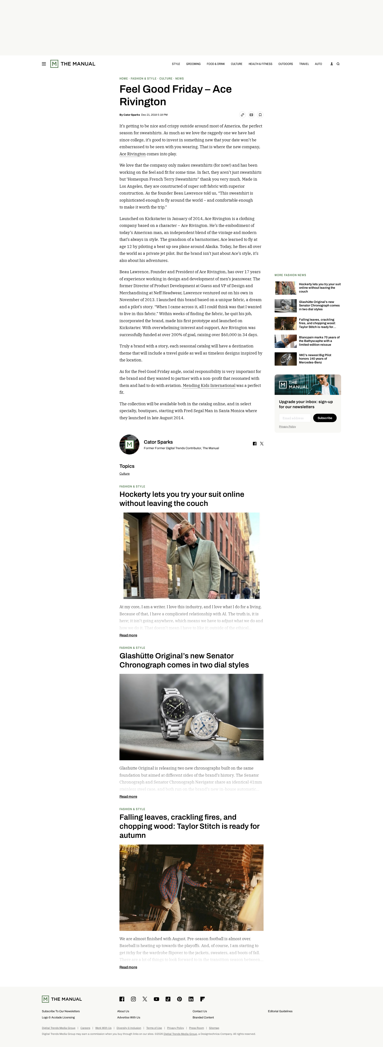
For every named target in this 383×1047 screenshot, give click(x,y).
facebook (254, 443)
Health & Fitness (260, 64)
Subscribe (325, 418)
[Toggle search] (338, 64)
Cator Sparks (131, 114)
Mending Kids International (208, 385)
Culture (236, 64)
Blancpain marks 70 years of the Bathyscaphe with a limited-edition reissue (319, 341)
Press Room (196, 1028)
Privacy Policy (287, 427)
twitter (262, 443)
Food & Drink (216, 64)
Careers (85, 1028)
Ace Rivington (132, 153)
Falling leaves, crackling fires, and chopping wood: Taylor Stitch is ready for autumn (317, 325)
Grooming (193, 64)
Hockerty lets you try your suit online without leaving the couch (320, 288)
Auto (318, 64)
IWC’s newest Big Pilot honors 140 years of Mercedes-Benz (315, 359)
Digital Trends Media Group (58, 1028)
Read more (128, 635)
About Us (123, 1011)
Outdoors (285, 64)
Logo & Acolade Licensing (58, 1017)
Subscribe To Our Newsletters (61, 1011)
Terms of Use (154, 1028)
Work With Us (103, 1028)
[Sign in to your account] (332, 64)
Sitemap (214, 1028)
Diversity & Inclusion (129, 1028)
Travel (304, 64)
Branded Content (203, 1017)
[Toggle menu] (44, 63)
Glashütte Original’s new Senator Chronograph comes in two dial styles (319, 306)
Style (176, 64)
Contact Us (200, 1011)
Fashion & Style (132, 486)
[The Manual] (72, 64)
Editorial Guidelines (280, 1011)
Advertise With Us (128, 1017)
